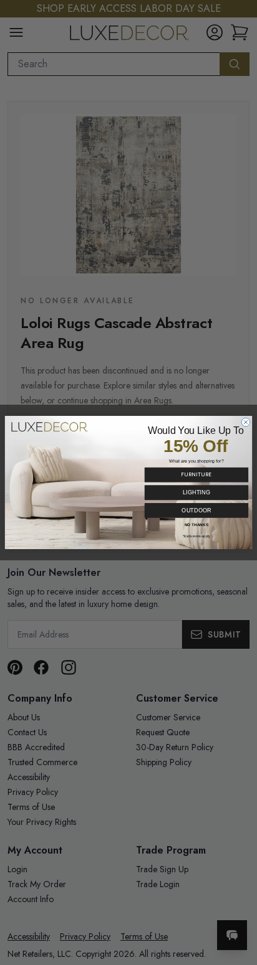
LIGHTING (196, 492)
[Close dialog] (245, 422)
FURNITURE (196, 474)
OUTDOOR (196, 510)
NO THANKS (196, 524)
